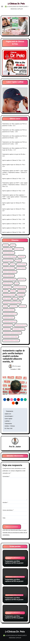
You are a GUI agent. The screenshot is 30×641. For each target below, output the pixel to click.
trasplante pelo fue (20, 325)
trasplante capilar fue (9, 321)
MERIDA (13, 291)
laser (16, 283)
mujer (15, 298)
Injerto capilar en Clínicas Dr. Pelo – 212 (13, 178)
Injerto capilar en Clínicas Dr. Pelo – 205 (13, 219)
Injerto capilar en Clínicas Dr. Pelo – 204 (13, 224)
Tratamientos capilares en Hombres (13, 558)
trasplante (23, 306)
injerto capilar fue (8, 275)
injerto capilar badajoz (9, 272)
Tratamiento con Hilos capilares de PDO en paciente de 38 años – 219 (14, 137)
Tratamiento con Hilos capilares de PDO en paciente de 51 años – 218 (14, 143)
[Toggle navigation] (2, 6)
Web (4, 518)
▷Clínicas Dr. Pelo (16, 3)
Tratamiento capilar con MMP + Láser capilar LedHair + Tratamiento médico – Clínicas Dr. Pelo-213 (15, 172)
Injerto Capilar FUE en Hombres (14, 595)
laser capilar (7, 287)
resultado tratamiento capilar (11, 302)
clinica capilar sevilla (9, 256)
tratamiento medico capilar (11, 340)
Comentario (6, 476)
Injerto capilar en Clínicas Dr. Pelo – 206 (13, 215)
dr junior (18, 260)
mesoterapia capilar (8, 295)
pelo (21, 298)
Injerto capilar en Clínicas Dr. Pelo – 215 (13, 160)
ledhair (5, 291)
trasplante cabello (8, 310)
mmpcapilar (21, 295)
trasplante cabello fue (9, 314)
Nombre (5, 502)
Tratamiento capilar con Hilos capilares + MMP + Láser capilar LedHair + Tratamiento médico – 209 (14, 197)
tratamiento (6, 329)
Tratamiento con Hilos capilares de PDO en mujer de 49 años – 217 (14, 149)
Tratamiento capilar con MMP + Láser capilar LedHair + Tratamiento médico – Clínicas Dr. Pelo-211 (15, 184)
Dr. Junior (18, 366)
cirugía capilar (7, 249)
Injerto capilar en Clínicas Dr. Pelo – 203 (13, 228)
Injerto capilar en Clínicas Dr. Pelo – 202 (13, 232)
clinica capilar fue (8, 253)
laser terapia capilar (20, 287)
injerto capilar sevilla (9, 279)
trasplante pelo (7, 325)
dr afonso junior (8, 260)
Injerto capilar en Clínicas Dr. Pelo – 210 (13, 191)
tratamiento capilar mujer (10, 336)
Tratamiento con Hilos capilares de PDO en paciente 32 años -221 (14, 125)
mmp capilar (6, 298)
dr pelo (5, 264)
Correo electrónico (8, 510)
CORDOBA (22, 256)
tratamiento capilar (18, 329)
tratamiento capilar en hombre (12, 333)
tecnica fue (13, 306)
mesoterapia (21, 291)
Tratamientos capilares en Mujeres (15, 577)
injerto (12, 264)
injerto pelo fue (7, 283)
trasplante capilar (8, 317)
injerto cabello (21, 264)
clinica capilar (19, 249)
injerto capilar (21, 268)
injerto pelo (21, 279)
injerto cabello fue (8, 268)
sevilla (5, 306)
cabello (5, 245)
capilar (13, 245)
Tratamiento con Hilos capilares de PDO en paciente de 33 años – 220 (14, 131)
